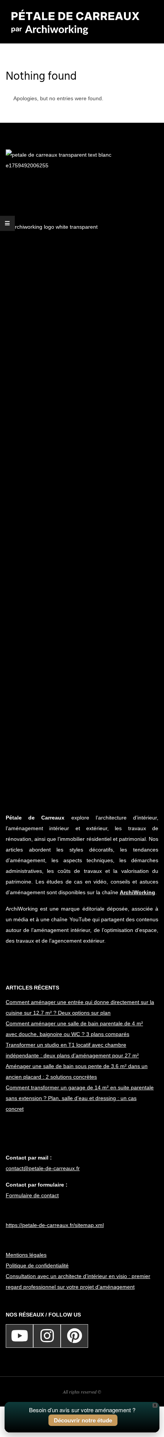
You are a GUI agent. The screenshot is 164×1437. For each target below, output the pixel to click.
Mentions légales (26, 1255)
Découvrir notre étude (83, 1420)
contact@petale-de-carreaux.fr (43, 1168)
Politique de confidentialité (37, 1265)
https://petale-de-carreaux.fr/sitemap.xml (55, 1225)
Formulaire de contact (32, 1195)
